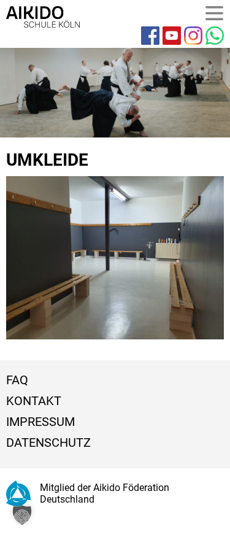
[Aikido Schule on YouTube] (172, 35)
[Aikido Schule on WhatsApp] (214, 35)
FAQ (17, 380)
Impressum (40, 421)
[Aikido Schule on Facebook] (150, 35)
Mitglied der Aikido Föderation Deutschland (104, 493)
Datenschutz (48, 442)
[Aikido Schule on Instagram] (193, 35)
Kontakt (33, 400)
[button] (22, 515)
